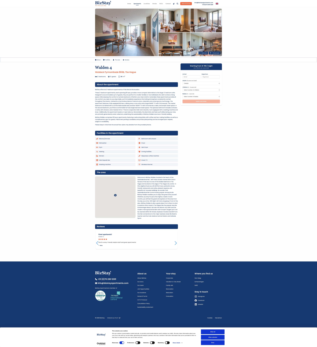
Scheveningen (199, 282)
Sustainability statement (145, 307)
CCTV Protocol (142, 300)
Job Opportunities (143, 289)
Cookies (209, 318)
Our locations (141, 293)
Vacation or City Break (173, 282)
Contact (168, 3)
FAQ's (161, 3)
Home (129, 3)
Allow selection (212, 337)
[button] (115, 195)
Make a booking (201, 101)
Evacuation (169, 296)
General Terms (142, 296)
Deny (212, 342)
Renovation (169, 289)
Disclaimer (218, 318)
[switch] (138, 342)
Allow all (212, 331)
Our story (140, 282)
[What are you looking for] (177, 3)
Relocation (169, 293)
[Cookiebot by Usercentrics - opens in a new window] (101, 344)
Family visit (169, 285)
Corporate (169, 278)
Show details (176, 342)
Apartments (138, 3)
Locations (147, 3)
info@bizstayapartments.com (203, 2)
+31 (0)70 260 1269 (207, 4)
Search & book (186, 3)
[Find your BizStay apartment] (173, 3)
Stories (154, 3)
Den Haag (198, 278)
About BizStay (141, 278)
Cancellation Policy (143, 303)
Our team (140, 285)
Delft (196, 285)
